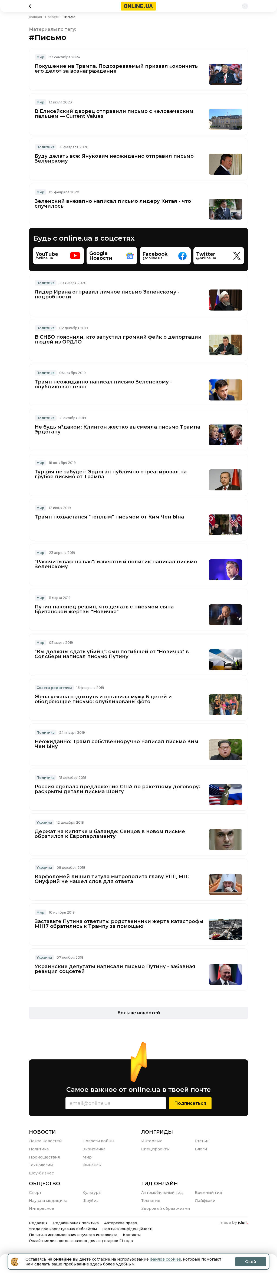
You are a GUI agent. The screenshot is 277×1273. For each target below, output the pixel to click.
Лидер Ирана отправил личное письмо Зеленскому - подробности (107, 294)
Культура (92, 1192)
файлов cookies (165, 1259)
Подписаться (190, 1103)
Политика (46, 147)
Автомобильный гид (162, 1192)
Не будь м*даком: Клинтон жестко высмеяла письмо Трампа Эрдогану (117, 429)
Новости (42, 1132)
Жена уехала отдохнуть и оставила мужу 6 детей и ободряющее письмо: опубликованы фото (103, 699)
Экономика (94, 1149)
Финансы (92, 1165)
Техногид (150, 1200)
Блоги (201, 1149)
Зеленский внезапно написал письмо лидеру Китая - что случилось (113, 203)
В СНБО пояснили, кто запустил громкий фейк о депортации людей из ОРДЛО (118, 339)
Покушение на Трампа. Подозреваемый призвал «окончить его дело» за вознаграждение (116, 68)
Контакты (132, 1234)
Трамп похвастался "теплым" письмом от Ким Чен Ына (109, 517)
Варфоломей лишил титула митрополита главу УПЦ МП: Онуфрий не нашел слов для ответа (112, 879)
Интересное (41, 1208)
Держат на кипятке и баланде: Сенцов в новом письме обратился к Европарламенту (110, 834)
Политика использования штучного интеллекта (73, 1234)
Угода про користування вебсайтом (63, 1229)
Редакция (38, 1223)
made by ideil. (233, 1223)
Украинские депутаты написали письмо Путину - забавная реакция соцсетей (115, 969)
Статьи (202, 1141)
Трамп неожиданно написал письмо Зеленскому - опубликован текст (103, 384)
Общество (44, 1184)
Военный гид (208, 1192)
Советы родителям (54, 688)
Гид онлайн (159, 1184)
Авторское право (120, 1223)
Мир (40, 57)
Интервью (152, 1141)
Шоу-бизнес (41, 1173)
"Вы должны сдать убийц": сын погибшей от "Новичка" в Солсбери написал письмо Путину (112, 654)
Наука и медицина (48, 1200)
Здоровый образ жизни (165, 1208)
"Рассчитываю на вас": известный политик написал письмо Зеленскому (116, 564)
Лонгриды (157, 1132)
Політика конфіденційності (127, 1229)
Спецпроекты (155, 1149)
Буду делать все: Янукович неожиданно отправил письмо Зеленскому (114, 158)
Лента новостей (45, 1141)
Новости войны (98, 1141)
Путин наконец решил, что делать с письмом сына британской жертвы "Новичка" (104, 609)
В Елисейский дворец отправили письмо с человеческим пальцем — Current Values (114, 113)
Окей (250, 1261)
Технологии (41, 1165)
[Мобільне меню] (245, 6)
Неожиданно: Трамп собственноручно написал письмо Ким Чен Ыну (116, 744)
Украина (44, 822)
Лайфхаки (205, 1200)
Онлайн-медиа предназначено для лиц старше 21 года (81, 1240)
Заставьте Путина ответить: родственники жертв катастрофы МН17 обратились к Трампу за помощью (119, 923)
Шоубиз (90, 1200)
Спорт (35, 1192)
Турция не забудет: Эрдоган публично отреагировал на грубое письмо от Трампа (111, 474)
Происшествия (44, 1157)
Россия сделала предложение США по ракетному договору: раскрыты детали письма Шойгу (117, 789)
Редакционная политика (76, 1223)
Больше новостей (138, 1012)
